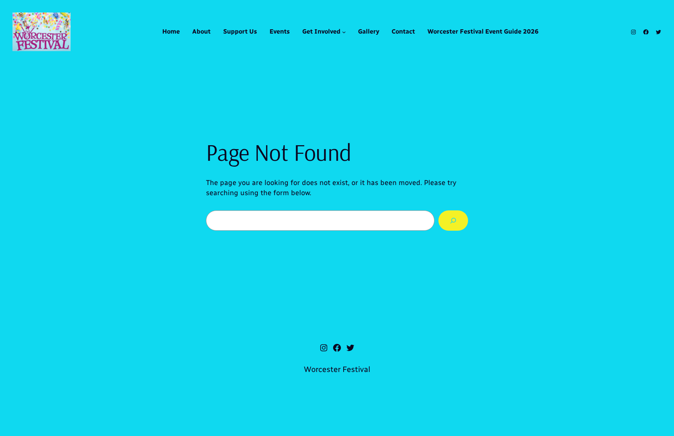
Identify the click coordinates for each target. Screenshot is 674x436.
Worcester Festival (337, 369)
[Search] (453, 220)
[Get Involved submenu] (344, 32)
